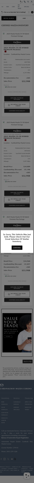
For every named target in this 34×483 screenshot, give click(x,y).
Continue (17, 247)
